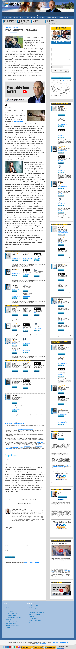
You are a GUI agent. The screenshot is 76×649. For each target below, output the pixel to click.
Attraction (21, 17)
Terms (60, 642)
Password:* (54, 57)
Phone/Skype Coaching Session (25, 22)
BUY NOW (25, 260)
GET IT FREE (15, 260)
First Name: (54, 47)
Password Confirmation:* (57, 62)
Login (64, 12)
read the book (17, 122)
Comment (7, 529)
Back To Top (65, 642)
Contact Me (59, 12)
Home (6, 12)
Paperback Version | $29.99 (63, 202)
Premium (69, 12)
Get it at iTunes (37, 258)
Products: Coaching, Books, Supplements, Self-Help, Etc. (42, 12)
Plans (38, 15)
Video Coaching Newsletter (11, 27)
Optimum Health (55, 17)
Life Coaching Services (14, 12)
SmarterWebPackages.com (41, 643)
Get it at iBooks (26, 274)
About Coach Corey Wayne (14, 617)
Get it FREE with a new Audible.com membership (63, 113)
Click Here (64, 80)
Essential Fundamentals (63, 17)
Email (27, 545)
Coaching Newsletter (8, 17)
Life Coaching (15, 17)
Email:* (53, 52)
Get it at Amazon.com (16, 258)
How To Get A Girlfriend (41, 17)
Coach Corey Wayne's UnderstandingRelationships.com (13, 3)
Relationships (48, 17)
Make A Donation (38, 21)
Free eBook (25, 12)
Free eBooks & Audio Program (11, 21)
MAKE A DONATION (62, 496)
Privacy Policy (55, 642)
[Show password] (69, 59)
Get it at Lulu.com (37, 274)
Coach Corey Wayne (13, 32)
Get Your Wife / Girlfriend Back (30, 17)
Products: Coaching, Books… (13, 625)
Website (7, 551)
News (71, 17)
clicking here (64, 576)
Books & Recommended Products (53, 22)
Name (6, 545)
